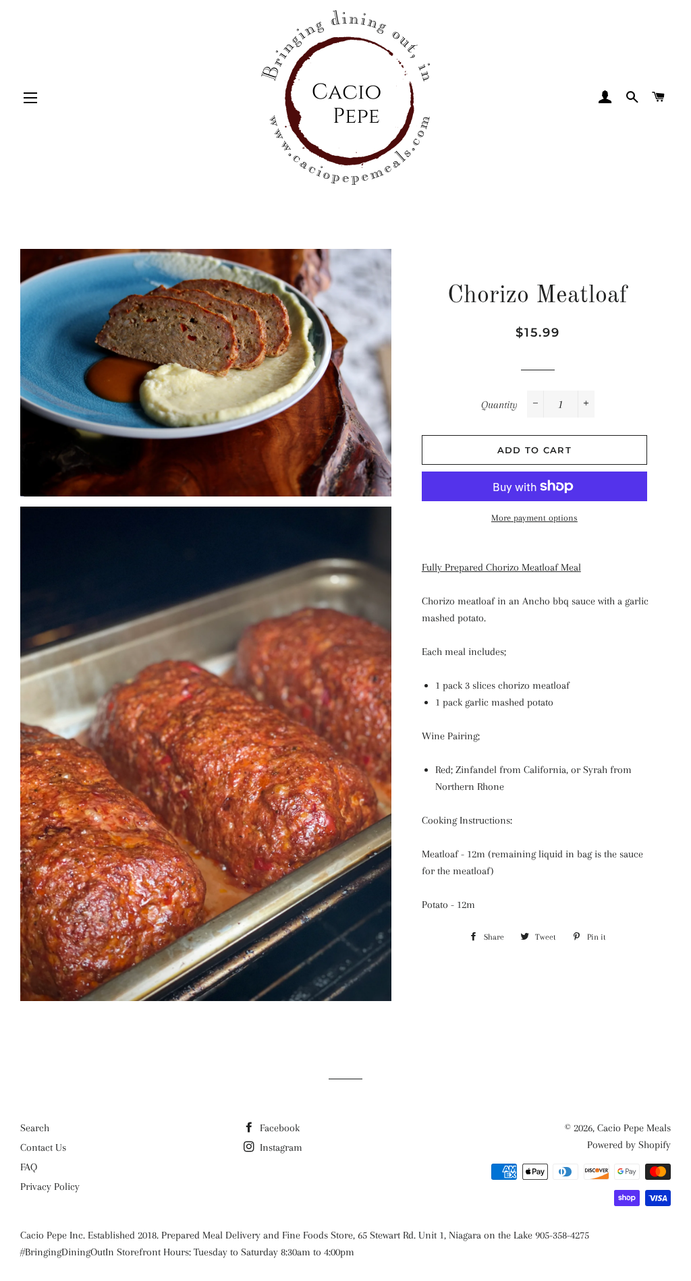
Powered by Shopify (629, 1145)
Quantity (499, 405)
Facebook (278, 1128)
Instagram (279, 1147)
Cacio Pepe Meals (634, 1128)
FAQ (28, 1167)
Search (34, 1128)
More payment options (534, 518)
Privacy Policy (50, 1186)
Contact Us (43, 1147)
